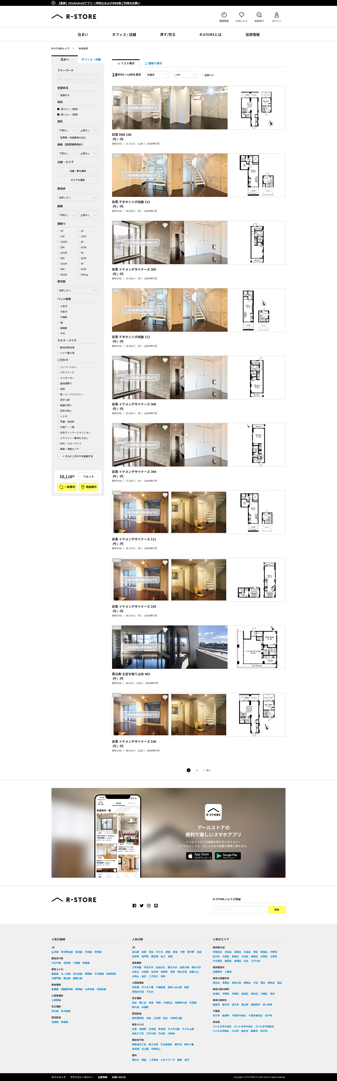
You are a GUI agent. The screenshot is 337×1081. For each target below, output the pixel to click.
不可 (62, 333)
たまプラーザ (168, 1059)
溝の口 (135, 1059)
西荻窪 (154, 956)
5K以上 (84, 274)
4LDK (83, 269)
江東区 (273, 956)
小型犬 (63, 306)
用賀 (172, 971)
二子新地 (153, 1059)
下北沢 (149, 991)
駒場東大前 (181, 1002)
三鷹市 (228, 971)
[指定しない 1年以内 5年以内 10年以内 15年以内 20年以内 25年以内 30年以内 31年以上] (77, 289)
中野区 (273, 951)
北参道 (152, 1028)
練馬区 (254, 956)
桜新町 (164, 971)
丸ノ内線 (65, 973)
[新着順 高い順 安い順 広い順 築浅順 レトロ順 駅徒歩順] (157, 74)
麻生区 (254, 993)
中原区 (225, 993)
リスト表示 (127, 63)
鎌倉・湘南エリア (69, 448)
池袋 (199, 951)
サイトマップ (58, 1077)
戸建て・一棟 (67, 427)
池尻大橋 (184, 967)
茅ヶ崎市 (267, 1004)
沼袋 (148, 1018)
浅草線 (66, 962)
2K (82, 241)
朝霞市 (254, 1030)
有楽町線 (111, 973)
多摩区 (235, 993)
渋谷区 (228, 951)
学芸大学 (148, 967)
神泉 (151, 1002)
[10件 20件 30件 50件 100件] (185, 74)
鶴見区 (247, 982)
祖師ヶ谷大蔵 (175, 987)
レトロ (63, 416)
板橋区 (237, 960)
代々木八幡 (147, 987)
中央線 (88, 951)
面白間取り (66, 383)
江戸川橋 (151, 1033)
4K (82, 263)
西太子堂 (182, 971)
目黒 (144, 951)
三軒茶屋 (136, 967)
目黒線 (78, 989)
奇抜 (62, 388)
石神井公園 (176, 1018)
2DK (62, 247)
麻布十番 (189, 1044)
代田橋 (192, 1002)
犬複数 (63, 317)
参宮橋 (135, 987)
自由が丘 (160, 967)
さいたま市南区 (221, 1030)
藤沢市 (225, 1004)
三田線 (76, 962)
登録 (276, 910)
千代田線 (99, 973)
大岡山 (135, 976)
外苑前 (171, 1033)
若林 (163, 976)
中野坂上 (156, 1048)
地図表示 (91, 487)
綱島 (144, 1059)
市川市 (216, 1015)
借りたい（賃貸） (70, 109)
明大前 (135, 1007)
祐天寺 (154, 971)
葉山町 (244, 1004)
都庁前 (178, 1044)
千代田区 (217, 960)
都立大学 (172, 967)
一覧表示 (69, 487)
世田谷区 (217, 951)
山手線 (55, 951)
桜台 (165, 1018)
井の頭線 (65, 1011)
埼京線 (97, 951)
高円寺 (145, 956)
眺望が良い (66, 405)
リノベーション (68, 367)
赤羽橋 (135, 1048)
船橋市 (225, 1015)
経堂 (186, 987)
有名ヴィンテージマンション (75, 432)
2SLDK (63, 252)
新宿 (175, 951)
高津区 (216, 993)
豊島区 (235, 956)
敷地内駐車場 (67, 347)
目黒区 (237, 951)
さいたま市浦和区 (264, 1026)
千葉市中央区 (239, 1015)
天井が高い (66, 410)
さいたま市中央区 (243, 1026)
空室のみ (65, 95)
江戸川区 (255, 960)
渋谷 (151, 951)
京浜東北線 (67, 951)
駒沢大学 (196, 967)
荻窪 (170, 956)
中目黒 (145, 971)
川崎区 (264, 993)
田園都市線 (67, 989)
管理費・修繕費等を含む (73, 137)
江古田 (157, 1018)
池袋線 (55, 1021)
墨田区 (228, 960)
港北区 (216, 982)
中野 (182, 951)
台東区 (264, 956)
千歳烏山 (168, 1002)
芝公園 (145, 1048)
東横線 (55, 989)
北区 (246, 960)
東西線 (88, 973)
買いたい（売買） (70, 114)
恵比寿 (135, 951)
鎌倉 (179, 1059)
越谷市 (244, 1030)
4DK (62, 269)
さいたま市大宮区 (222, 1026)
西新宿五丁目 (139, 1044)
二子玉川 (153, 976)
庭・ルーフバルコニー (71, 394)
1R (61, 230)
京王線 (55, 1011)
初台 (134, 1002)
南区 (279, 982)
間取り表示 (155, 63)
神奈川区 (236, 982)
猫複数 (63, 328)
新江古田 (153, 1044)
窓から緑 (65, 399)
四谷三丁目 (138, 1033)
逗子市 (235, 1004)
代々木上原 (188, 1028)
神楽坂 (142, 1028)
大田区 (225, 956)
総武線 (78, 951)
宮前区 (244, 993)
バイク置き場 (67, 352)
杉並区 (247, 951)
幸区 (272, 993)
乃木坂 (161, 1033)
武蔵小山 (194, 971)
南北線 (66, 978)
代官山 (135, 971)
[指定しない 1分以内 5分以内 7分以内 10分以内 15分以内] (77, 196)
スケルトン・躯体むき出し (74, 438)
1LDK (83, 236)
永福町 (145, 1007)
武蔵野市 (217, 971)
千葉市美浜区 (255, 1015)
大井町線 (89, 989)
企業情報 (102, 1077)
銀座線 (55, 973)
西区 (263, 982)
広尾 (134, 1028)
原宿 (168, 951)
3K (82, 252)
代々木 (159, 951)
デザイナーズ (67, 372)
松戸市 (268, 1015)
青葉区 (225, 982)
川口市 (235, 1030)
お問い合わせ (119, 1077)
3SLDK (63, 263)
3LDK (83, 258)
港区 (255, 951)
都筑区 (271, 982)
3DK (62, 258)
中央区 (244, 956)
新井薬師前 (138, 1018)
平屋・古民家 (67, 421)
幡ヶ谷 (142, 1002)
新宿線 (86, 962)
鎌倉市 (216, 1004)
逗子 (186, 1059)
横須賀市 (255, 1004)
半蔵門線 (56, 978)
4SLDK (63, 274)
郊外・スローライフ (70, 443)
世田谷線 (101, 989)
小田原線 (56, 1000)
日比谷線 (77, 973)
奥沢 (144, 976)
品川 (163, 956)
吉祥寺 (135, 956)
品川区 (216, 956)
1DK (62, 236)
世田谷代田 (138, 991)
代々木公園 (174, 1028)
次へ (208, 770)
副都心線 (77, 978)
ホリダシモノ (67, 377)
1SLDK (63, 241)
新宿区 (264, 951)
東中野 (190, 951)
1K (82, 230)
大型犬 (63, 311)
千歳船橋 (160, 987)
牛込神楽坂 (166, 1044)
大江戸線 (56, 962)
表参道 (161, 1028)
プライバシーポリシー (81, 1077)
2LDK (83, 247)
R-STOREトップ (60, 48)
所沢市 (263, 1030)
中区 (255, 982)
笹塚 (158, 1002)
